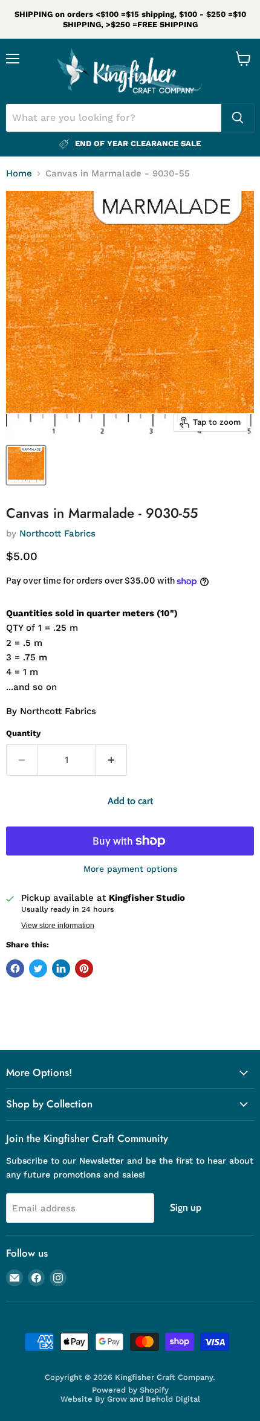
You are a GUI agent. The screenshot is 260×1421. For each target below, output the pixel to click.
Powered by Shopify (130, 1389)
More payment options (130, 869)
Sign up (185, 1207)
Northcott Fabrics (57, 533)
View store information (57, 925)
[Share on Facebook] (15, 968)
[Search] (237, 118)
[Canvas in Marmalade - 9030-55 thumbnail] (26, 465)
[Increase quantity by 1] (111, 760)
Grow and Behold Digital (153, 1398)
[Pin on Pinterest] (84, 968)
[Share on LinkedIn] (61, 968)
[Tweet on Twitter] (38, 968)
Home (19, 174)
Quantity (23, 733)
